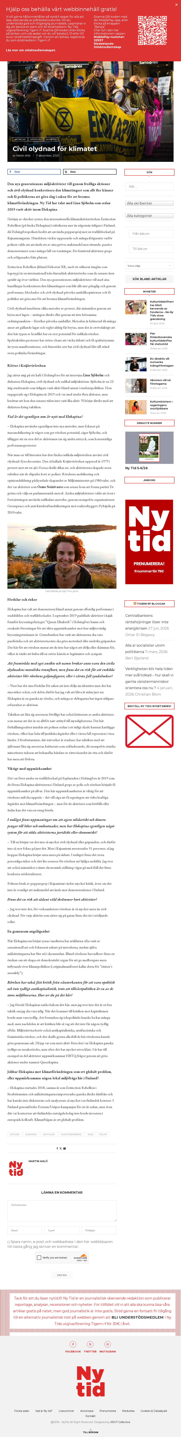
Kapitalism (49, 1134)
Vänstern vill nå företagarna (160, 382)
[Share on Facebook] (57, 1148)
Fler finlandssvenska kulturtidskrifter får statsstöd (161, 339)
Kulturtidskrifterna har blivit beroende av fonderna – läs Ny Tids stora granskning (162, 310)
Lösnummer (66, 1411)
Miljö (90, 1134)
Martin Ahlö (23, 155)
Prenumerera (108, 1411)
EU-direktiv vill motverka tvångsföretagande (162, 362)
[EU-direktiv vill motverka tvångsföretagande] (136, 364)
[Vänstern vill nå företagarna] (136, 386)
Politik (103, 1134)
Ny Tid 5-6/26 (136, 468)
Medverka (128, 1411)
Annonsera (86, 1411)
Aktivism (14, 1134)
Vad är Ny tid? (43, 1411)
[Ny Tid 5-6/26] (149, 448)
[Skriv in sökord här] (149, 186)
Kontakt (90, 1416)
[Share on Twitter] (60, 1148)
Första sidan (21, 1411)
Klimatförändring (71, 1134)
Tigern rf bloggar (151, 603)
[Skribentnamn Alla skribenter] (149, 203)
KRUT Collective (120, 1422)
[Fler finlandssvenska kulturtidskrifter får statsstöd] (136, 339)
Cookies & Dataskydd (154, 1411)
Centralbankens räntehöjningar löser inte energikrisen (146, 621)
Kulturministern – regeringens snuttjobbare (161, 405)
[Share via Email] (64, 1148)
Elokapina (31, 1134)
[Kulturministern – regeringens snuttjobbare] (136, 407)
